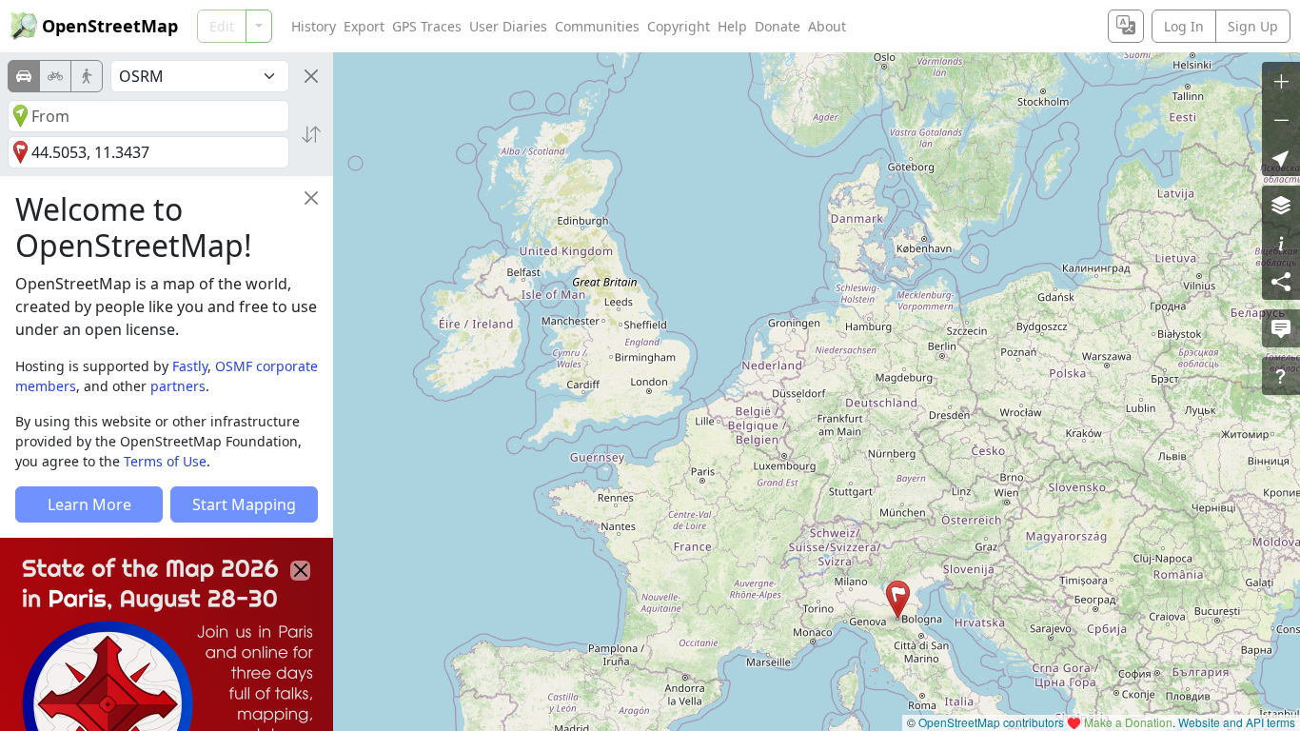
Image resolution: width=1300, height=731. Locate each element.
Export (364, 26)
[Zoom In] (1281, 81)
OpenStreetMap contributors (991, 722)
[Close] (311, 76)
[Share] (1281, 281)
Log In (1184, 26)
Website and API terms (1236, 722)
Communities (597, 26)
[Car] (24, 76)
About (827, 26)
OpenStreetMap (110, 25)
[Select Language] (1126, 26)
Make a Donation (1128, 722)
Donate (777, 26)
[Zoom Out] (1281, 119)
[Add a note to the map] (1281, 328)
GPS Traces (427, 26)
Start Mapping (244, 504)
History (313, 26)
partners (178, 386)
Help (732, 26)
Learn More (89, 504)
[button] (898, 600)
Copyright (678, 26)
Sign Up (1253, 26)
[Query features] (1281, 376)
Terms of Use (165, 461)
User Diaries (508, 26)
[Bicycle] (55, 76)
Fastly (189, 366)
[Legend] (1281, 243)
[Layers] (1281, 205)
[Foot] (86, 76)
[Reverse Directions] (311, 134)
